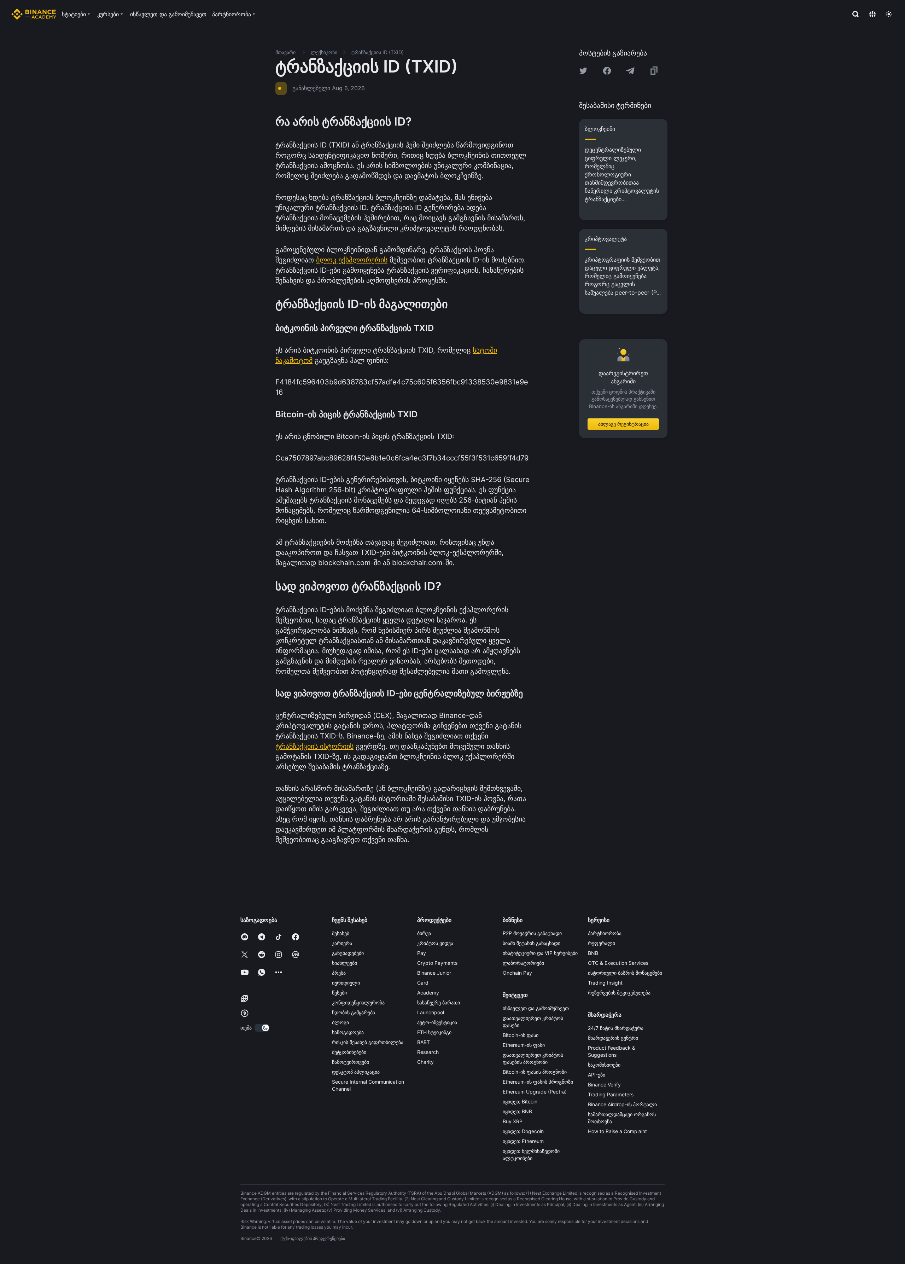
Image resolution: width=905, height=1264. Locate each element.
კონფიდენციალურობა (358, 1002)
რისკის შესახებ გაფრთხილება (367, 1042)
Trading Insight (605, 983)
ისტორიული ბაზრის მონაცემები (625, 973)
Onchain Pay (517, 973)
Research (428, 1052)
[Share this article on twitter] (583, 70)
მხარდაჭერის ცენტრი (613, 1038)
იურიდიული (346, 983)
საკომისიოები (604, 1065)
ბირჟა (424, 933)
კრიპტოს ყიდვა (435, 943)
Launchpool (430, 1012)
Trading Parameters (611, 1094)
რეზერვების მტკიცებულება (619, 993)
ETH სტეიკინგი (434, 1032)
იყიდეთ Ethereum (523, 1141)
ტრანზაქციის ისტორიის (314, 746)
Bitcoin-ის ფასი (520, 1035)
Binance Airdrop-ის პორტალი (622, 1104)
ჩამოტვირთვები (350, 1062)
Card (422, 983)
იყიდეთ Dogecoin (523, 1131)
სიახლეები (344, 963)
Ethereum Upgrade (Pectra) (535, 1092)
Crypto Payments (437, 963)
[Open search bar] (853, 14)
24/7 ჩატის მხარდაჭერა (615, 1028)
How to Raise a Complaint (617, 1131)
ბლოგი (340, 1022)
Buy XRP (512, 1121)
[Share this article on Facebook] (607, 70)
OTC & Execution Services (618, 963)
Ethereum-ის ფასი (524, 1045)
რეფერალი (601, 943)
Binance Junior (434, 973)
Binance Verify (604, 1085)
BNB (593, 953)
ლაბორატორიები (523, 963)
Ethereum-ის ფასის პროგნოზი (538, 1082)
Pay (421, 953)
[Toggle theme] (889, 14)
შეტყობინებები (349, 1052)
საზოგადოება (348, 1032)
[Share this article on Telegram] (630, 70)
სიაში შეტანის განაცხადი (531, 943)
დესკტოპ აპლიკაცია (356, 1072)
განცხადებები (348, 953)
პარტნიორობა (604, 933)
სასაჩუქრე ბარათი (438, 1002)
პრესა (339, 973)
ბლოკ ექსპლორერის (351, 260)
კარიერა (342, 943)
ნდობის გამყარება (353, 1012)
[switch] (262, 1028)
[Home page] (33, 14)
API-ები (596, 1075)
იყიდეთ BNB (517, 1111)
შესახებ (340, 933)
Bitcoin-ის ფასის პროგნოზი (535, 1072)
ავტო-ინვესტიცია (437, 1022)
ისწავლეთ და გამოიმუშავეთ (536, 1008)
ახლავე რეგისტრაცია (623, 424)
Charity (425, 1062)
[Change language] (872, 14)
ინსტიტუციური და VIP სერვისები (540, 953)
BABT (423, 1042)
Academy (428, 993)
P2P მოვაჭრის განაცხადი (532, 933)
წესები (339, 993)
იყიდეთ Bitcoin (520, 1101)
